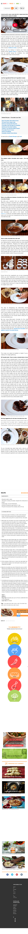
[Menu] (1, 3)
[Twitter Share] (12, 874)
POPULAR (11, 3)
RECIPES (5, 3)
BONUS (17, 3)
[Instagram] (15, 921)
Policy (14, 893)
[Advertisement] (14, 473)
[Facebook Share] (7, 874)
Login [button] (16, 8)
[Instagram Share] (21, 874)
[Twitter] (15, 918)
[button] (14, 739)
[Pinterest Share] (17, 874)
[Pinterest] (15, 920)
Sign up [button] (22, 8)
